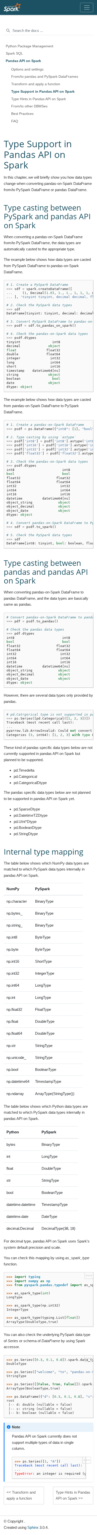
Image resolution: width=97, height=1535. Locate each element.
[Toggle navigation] (86, 7)
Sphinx (33, 1527)
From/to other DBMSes (29, 106)
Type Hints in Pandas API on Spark (38, 99)
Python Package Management (29, 46)
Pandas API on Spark (23, 61)
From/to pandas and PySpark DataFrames (44, 76)
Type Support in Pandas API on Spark (43, 91)
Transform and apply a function (35, 84)
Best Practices (22, 114)
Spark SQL (14, 53)
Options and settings (27, 69)
